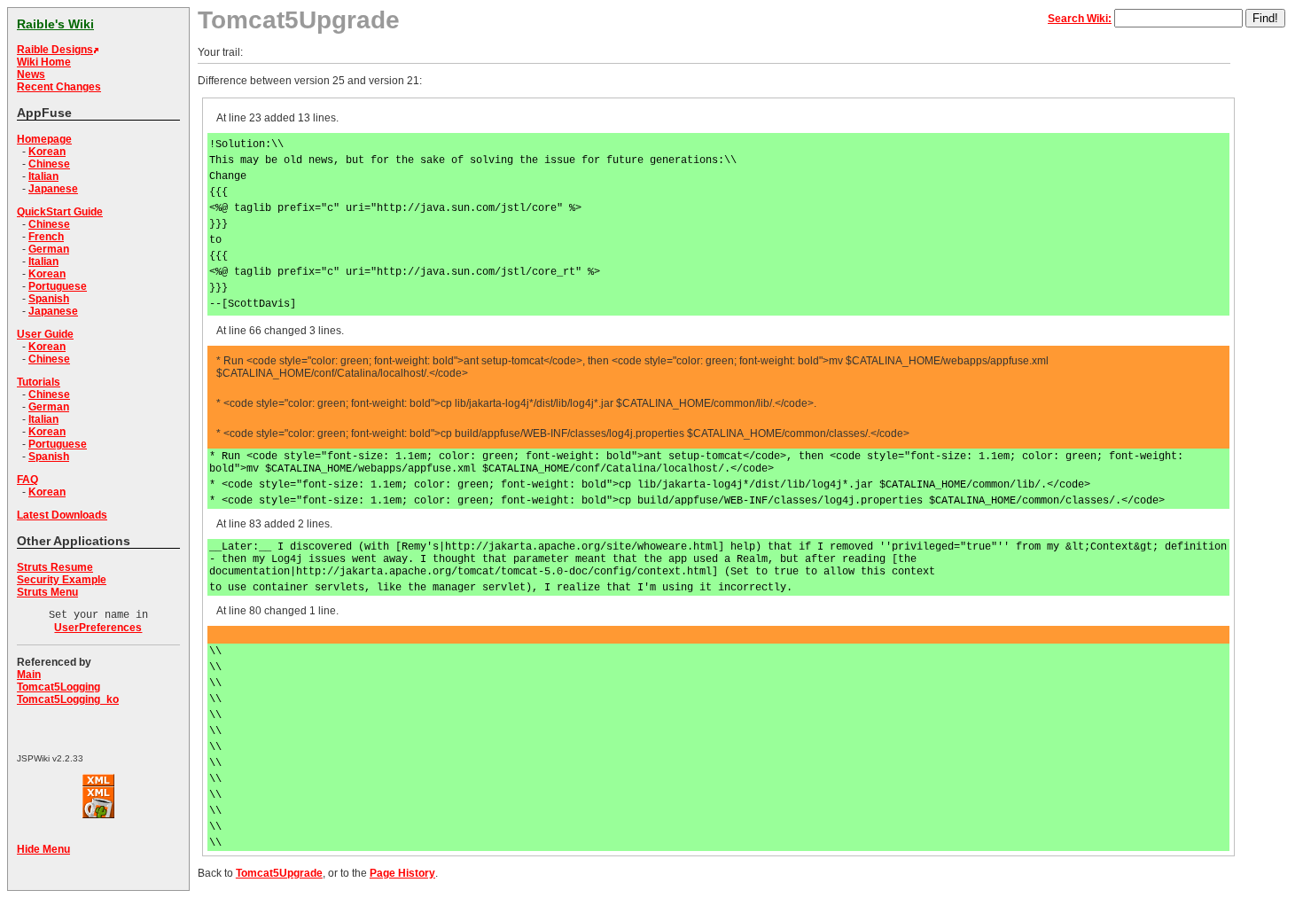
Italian (43, 176)
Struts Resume (55, 567)
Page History (402, 873)
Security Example (61, 580)
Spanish (48, 299)
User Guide (45, 334)
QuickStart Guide (60, 212)
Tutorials (38, 382)
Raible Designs (55, 49)
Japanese (53, 189)
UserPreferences (98, 627)
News (31, 74)
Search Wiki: (1080, 18)
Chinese (49, 164)
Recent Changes (59, 87)
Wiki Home (44, 62)
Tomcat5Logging (58, 687)
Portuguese (57, 286)
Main (29, 674)
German (48, 249)
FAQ (27, 479)
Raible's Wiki (55, 24)
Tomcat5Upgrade (279, 873)
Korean (47, 151)
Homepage (44, 139)
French (46, 236)
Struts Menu (47, 592)
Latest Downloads (62, 515)
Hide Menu (43, 849)
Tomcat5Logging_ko (68, 699)
